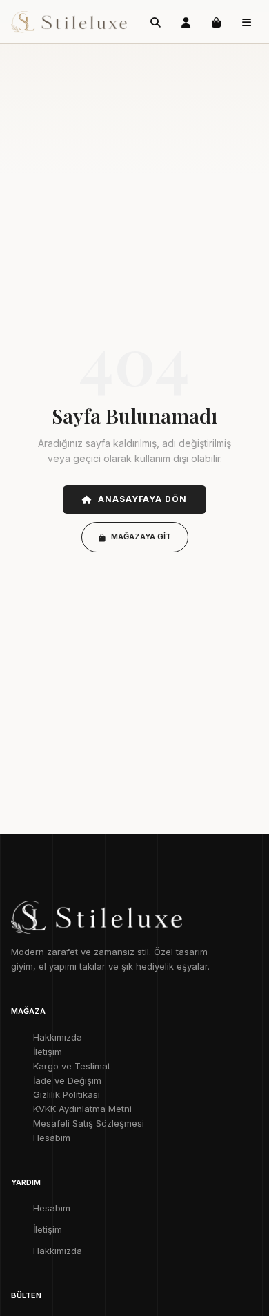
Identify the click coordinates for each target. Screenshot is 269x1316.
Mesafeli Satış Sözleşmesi (88, 1123)
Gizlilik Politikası (66, 1094)
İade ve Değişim (67, 1080)
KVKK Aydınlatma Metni (82, 1108)
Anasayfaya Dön (142, 499)
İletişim (47, 1051)
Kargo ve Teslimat (71, 1066)
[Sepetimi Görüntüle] (216, 22)
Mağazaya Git (141, 536)
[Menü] (246, 22)
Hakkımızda (57, 1037)
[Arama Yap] (155, 22)
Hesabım (51, 1137)
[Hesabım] (185, 22)
